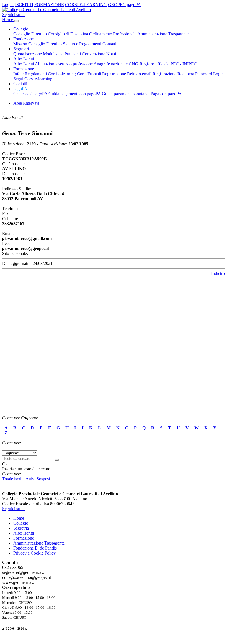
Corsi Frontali (89, 73)
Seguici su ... (13, 14)
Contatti (109, 44)
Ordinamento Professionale (112, 34)
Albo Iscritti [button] (23, 58)
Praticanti (73, 53)
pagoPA (134, 4)
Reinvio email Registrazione (151, 73)
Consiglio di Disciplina (68, 34)
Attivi (30, 478)
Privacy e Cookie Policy (34, 553)
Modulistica (53, 53)
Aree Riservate (26, 103)
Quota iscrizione (27, 53)
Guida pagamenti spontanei (125, 93)
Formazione (23, 538)
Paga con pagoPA (166, 93)
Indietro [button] (218, 273)
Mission (20, 44)
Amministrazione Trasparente (163, 34)
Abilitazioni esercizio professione (64, 63)
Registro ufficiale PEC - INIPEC (168, 63)
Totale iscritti (13, 478)
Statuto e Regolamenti (82, 44)
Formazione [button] (23, 68)
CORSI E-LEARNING (86, 4)
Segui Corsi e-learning (32, 78)
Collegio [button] (20, 29)
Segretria (21, 528)
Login (218, 73)
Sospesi (43, 478)
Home (8, 19)
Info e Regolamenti (30, 73)
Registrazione (114, 73)
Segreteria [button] (22, 49)
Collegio (20, 523)
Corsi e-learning (62, 73)
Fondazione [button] (23, 39)
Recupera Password (194, 73)
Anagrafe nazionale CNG (116, 63)
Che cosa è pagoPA (30, 93)
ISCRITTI (24, 4)
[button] (20, 88)
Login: (8, 4)
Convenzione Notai (99, 53)
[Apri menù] (16, 21)
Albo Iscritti (23, 63)
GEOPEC (117, 4)
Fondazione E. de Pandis (35, 548)
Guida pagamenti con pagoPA (74, 93)
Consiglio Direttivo (30, 34)
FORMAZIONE (49, 4)
